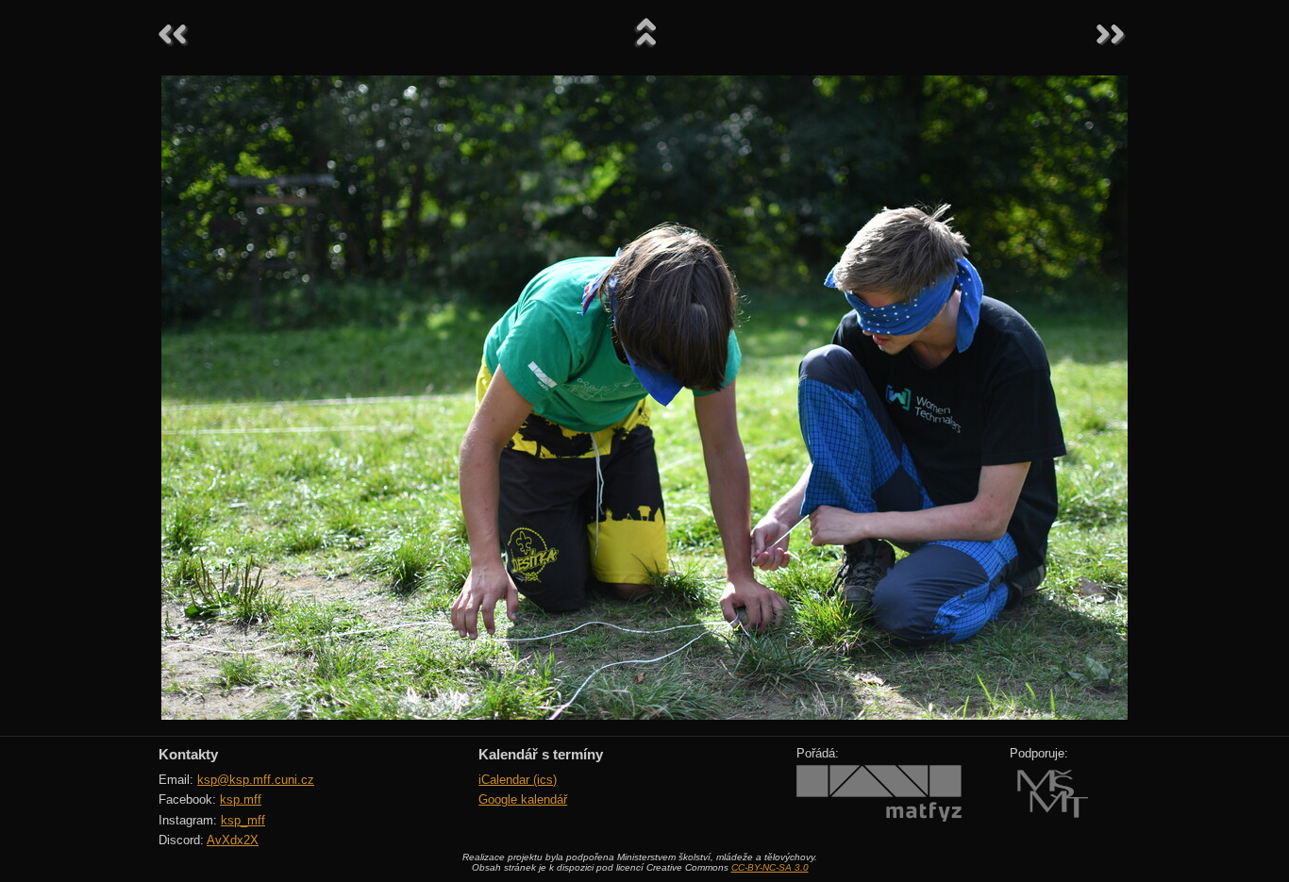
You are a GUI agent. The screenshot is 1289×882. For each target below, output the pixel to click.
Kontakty (188, 754)
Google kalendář (522, 799)
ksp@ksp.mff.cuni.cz (255, 780)
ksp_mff (243, 820)
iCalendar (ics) (517, 780)
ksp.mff (240, 799)
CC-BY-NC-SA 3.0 (770, 867)
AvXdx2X (233, 840)
